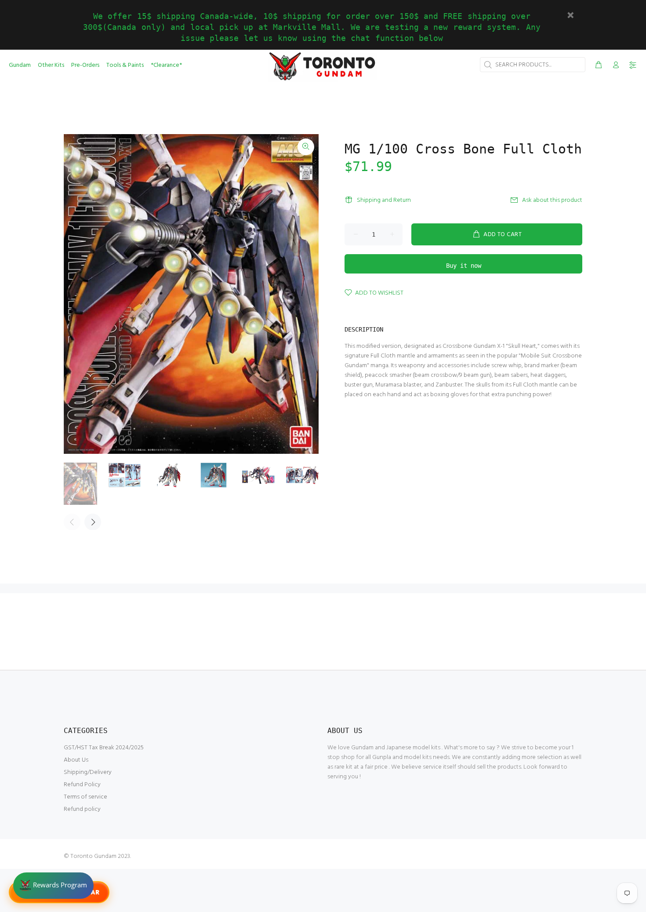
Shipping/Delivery (88, 772)
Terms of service (85, 797)
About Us (76, 760)
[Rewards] (53, 885)
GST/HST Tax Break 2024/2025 (104, 748)
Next (92, 522)
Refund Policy (82, 785)
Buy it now (463, 265)
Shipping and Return (384, 200)
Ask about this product (552, 200)
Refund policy (82, 809)
